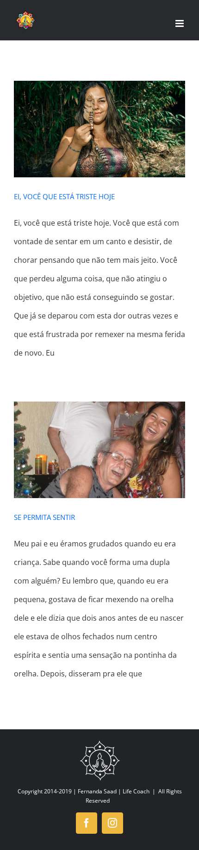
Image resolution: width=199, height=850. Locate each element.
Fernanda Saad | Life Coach (113, 791)
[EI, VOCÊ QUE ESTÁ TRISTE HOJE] (99, 129)
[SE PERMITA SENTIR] (99, 450)
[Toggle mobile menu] (180, 23)
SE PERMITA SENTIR (44, 517)
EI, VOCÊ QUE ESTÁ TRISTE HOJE (64, 196)
